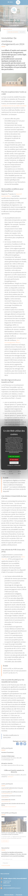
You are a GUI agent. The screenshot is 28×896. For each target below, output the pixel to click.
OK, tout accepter (14, 456)
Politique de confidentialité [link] (14, 465)
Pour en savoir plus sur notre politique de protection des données (14, 452)
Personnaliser (14, 462)
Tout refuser (14, 459)
